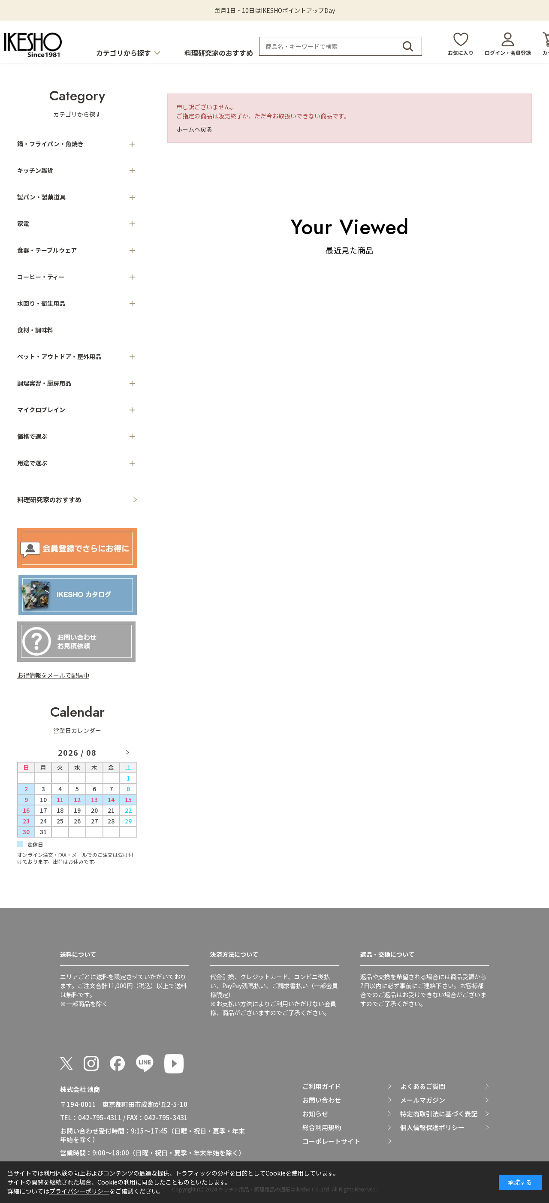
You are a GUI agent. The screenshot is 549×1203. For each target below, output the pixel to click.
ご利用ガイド (321, 1086)
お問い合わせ (321, 1100)
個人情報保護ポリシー (432, 1127)
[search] (408, 46)
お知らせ (315, 1114)
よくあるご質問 (422, 1086)
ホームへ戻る (194, 129)
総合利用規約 (321, 1127)
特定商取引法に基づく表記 (438, 1114)
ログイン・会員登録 (508, 52)
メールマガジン (422, 1100)
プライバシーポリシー (79, 1191)
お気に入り (461, 52)
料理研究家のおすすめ (218, 53)
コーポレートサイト (331, 1141)
